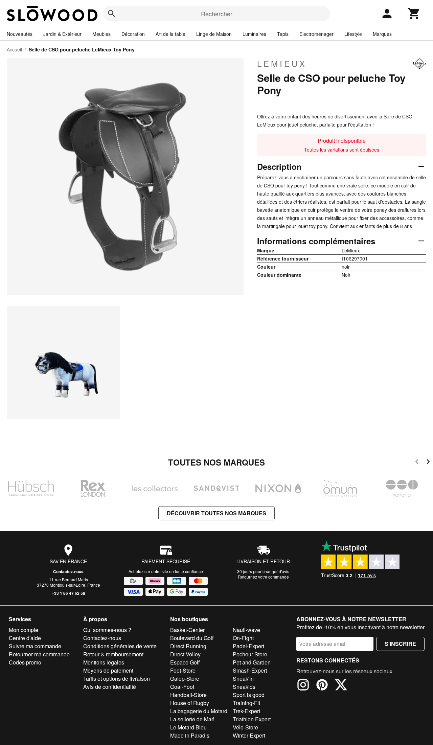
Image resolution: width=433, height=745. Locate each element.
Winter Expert (249, 735)
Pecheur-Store (250, 654)
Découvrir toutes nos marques (216, 513)
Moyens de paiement (108, 670)
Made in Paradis (189, 735)
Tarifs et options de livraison (116, 678)
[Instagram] (303, 686)
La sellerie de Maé (192, 719)
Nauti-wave (246, 630)
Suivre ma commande (35, 646)
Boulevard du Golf (191, 638)
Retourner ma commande (39, 654)
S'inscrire (400, 644)
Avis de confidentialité (109, 687)
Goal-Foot (182, 687)
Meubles (101, 33)
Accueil (14, 49)
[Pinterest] (322, 686)
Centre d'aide (25, 638)
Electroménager (316, 33)
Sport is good (249, 695)
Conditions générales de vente (120, 646)
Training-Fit (246, 703)
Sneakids (244, 687)
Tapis (283, 33)
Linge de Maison (214, 33)
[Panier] (414, 13)
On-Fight (243, 638)
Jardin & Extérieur (62, 33)
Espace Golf (185, 662)
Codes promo (25, 662)
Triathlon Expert (252, 719)
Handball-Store (188, 695)
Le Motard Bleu (188, 727)
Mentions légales (103, 662)
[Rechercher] (111, 13)
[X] (341, 686)
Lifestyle (353, 33)
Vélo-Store (245, 727)
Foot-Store (183, 670)
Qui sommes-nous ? (107, 630)
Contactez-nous (68, 571)
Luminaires (254, 33)
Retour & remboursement (113, 654)
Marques (382, 33)
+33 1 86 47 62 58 (68, 593)
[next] (428, 463)
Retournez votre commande (263, 577)
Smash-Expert (250, 670)
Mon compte (23, 630)
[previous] (417, 463)
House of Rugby (189, 703)
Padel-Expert (248, 646)
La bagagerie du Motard (198, 711)
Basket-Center (187, 630)
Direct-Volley (185, 654)
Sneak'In (243, 678)
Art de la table (170, 33)
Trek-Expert (246, 711)
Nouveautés (19, 33)
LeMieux (282, 63)
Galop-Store (184, 678)
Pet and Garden (252, 662)
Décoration (133, 33)
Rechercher (216, 13)
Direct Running (188, 646)
